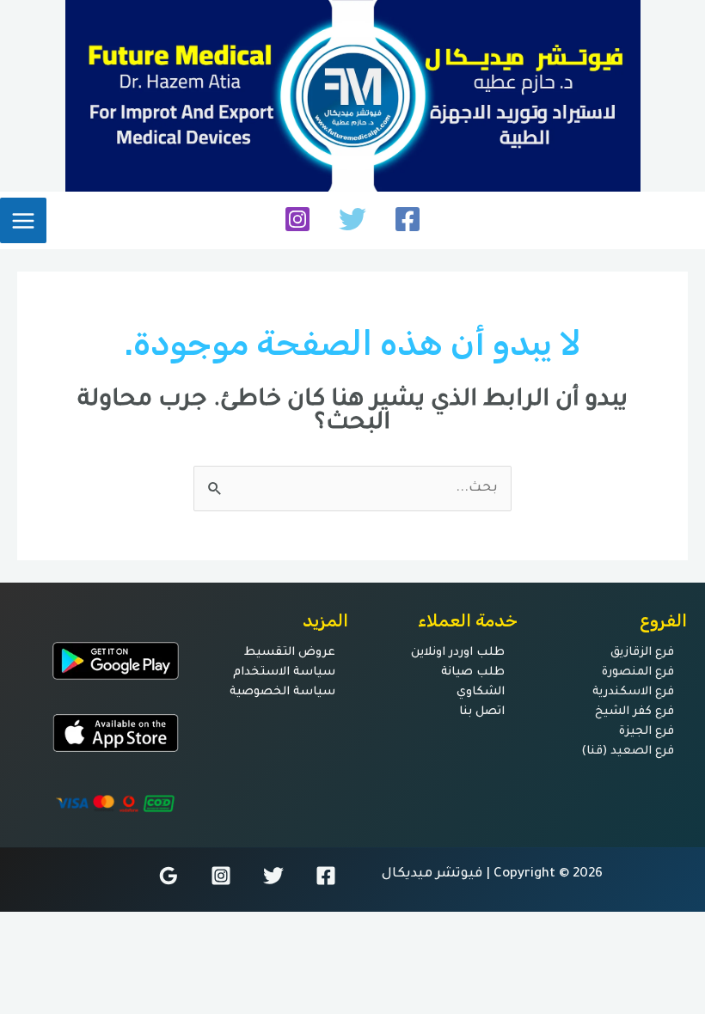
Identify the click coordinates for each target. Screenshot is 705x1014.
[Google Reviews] (168, 876)
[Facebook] (407, 219)
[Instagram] (297, 219)
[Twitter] (352, 219)
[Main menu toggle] (23, 221)
